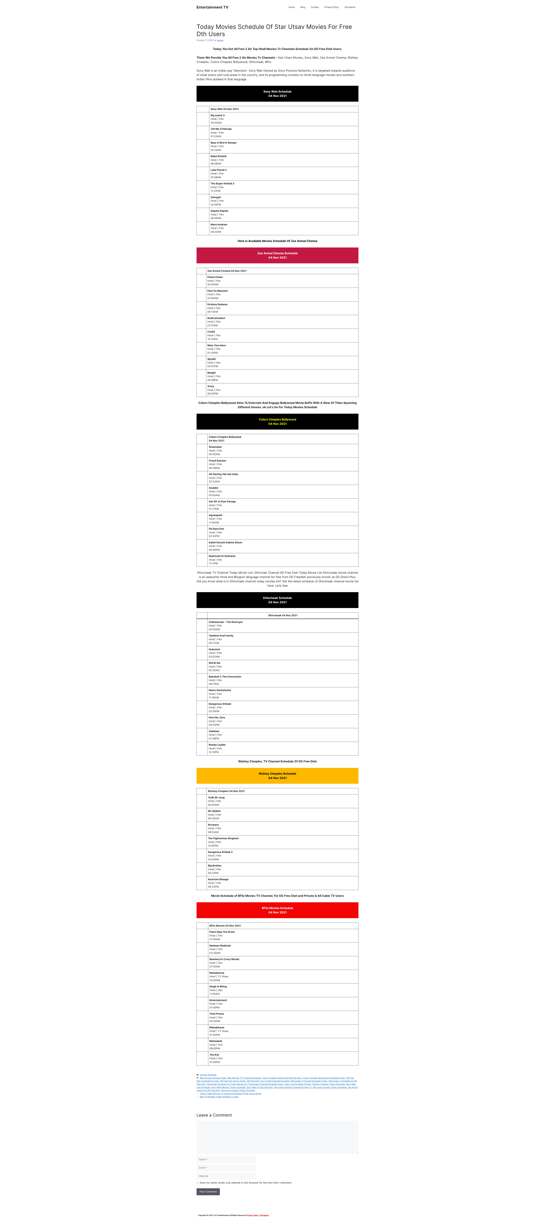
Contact (315, 7)
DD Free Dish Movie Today (233, 1081)
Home (292, 7)
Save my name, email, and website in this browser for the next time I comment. (246, 1182)
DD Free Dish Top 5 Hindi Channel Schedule (268, 1081)
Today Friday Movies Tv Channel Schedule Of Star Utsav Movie (230, 1093)
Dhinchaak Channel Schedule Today (265, 1084)
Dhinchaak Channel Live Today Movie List (227, 1084)
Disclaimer (350, 7)
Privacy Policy (332, 7)
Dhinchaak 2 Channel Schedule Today (309, 1081)
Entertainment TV (213, 7)
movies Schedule (208, 1075)
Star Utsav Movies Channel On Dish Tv (293, 1087)
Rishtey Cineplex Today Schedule (328, 1084)
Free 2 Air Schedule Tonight (298, 1084)
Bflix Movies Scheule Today (213, 1078)
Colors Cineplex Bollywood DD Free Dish (281, 1078)
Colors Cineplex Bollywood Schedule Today (324, 1078)
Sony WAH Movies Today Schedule (228, 1087)
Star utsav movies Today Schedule (329, 1087)
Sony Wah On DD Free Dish (260, 1087)
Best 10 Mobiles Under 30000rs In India (219, 1096)
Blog (302, 7)
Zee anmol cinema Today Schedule (238, 1090)
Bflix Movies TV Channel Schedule (244, 1078)
